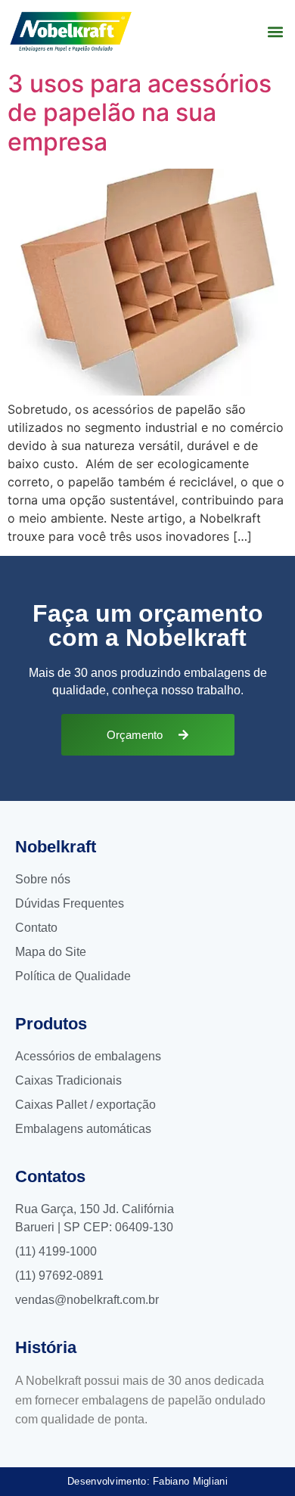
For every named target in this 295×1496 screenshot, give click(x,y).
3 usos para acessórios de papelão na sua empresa (140, 113)
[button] (274, 31)
